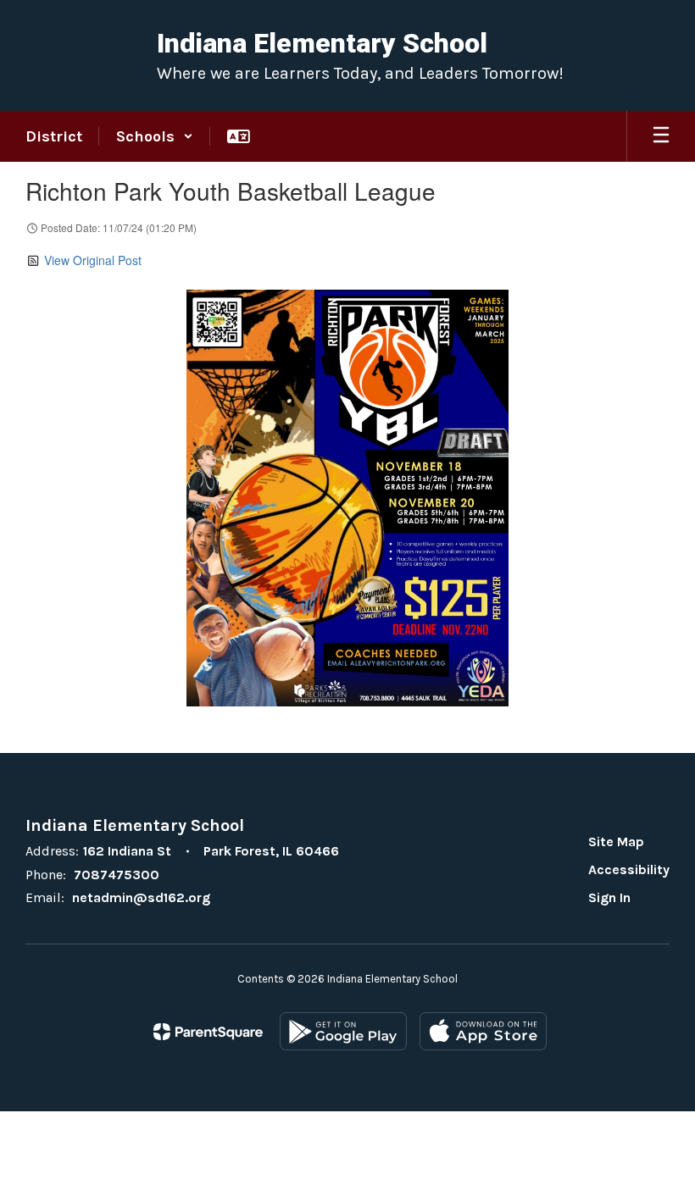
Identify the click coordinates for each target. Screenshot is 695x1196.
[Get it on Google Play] (343, 1031)
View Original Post (93, 260)
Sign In (609, 897)
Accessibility (629, 869)
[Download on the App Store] (483, 1031)
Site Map (616, 841)
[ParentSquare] (208, 1031)
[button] (154, 136)
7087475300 (116, 875)
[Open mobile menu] (661, 136)
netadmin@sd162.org (141, 897)
